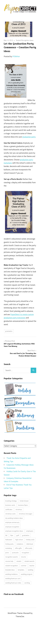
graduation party (28, 136)
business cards (10, 505)
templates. (21, 570)
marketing (8, 548)
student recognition (11, 565)
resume (23, 557)
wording (27, 583)
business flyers (23, 505)
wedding (30, 570)
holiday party (9, 544)
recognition (25, 552)
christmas (19, 509)
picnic (7, 552)
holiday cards (30, 539)
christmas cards (10, 514)
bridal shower (24, 501)
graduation (8, 331)
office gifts (18, 548)
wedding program (26, 574)
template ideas (10, 570)
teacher (32, 565)
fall (6, 535)
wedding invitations (11, 574)
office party (28, 548)
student (18, 561)
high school (19, 539)
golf (17, 535)
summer (23, 565)
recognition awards (11, 557)
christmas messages (25, 514)
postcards (15, 552)
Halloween (8, 539)
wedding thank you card (12, 578)
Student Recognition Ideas (24, 40)
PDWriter (16, 56)
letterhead (29, 544)
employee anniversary (12, 522)
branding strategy (11, 501)
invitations (20, 544)
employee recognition (12, 527)
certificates (8, 509)
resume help (9, 561)
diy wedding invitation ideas (14, 518)
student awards (29, 561)
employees (29, 531)
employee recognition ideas (14, 531)
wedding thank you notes (13, 583)
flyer (11, 535)
